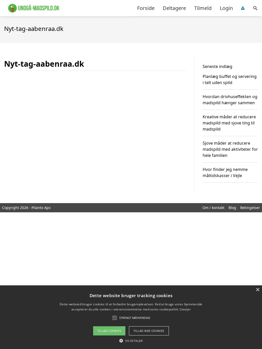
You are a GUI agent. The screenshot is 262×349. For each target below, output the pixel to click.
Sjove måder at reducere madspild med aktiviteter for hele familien (230, 149)
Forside (146, 8)
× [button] (257, 290)
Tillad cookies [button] (109, 331)
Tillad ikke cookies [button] (149, 331)
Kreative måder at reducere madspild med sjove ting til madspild (229, 123)
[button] (131, 340)
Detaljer (185, 309)
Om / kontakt (213, 207)
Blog (232, 207)
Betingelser (250, 207)
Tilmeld (203, 8)
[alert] (131, 317)
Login (226, 8)
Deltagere (174, 8)
